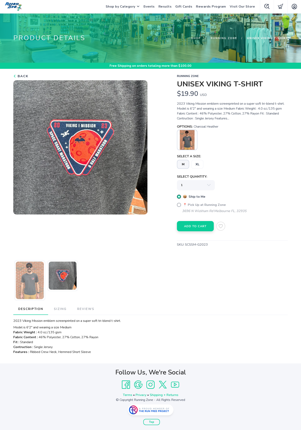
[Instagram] (150, 385)
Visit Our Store (242, 6)
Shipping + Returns (164, 395)
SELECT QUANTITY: (192, 176)
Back (22, 76)
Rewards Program (211, 6)
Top (151, 422)
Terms (127, 395)
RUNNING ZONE (224, 38)
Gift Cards (183, 6)
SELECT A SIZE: (189, 156)
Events (149, 6)
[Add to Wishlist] (220, 226)
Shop (196, 38)
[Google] (138, 385)
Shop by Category (120, 6)
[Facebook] (126, 385)
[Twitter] (163, 385)
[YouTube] (175, 385)
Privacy (141, 395)
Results (165, 6)
